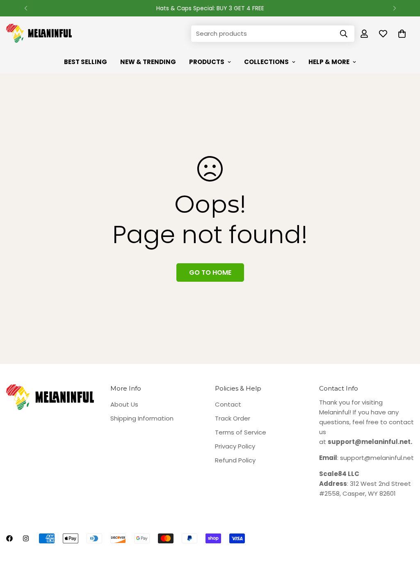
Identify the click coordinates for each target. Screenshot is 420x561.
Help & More (328, 61)
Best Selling (85, 61)
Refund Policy (235, 460)
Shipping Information (141, 418)
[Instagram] (26, 538)
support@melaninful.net (377, 457)
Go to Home (210, 272)
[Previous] (25, 8)
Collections (266, 61)
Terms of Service (240, 432)
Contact (228, 404)
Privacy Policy (235, 446)
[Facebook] (9, 538)
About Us (124, 404)
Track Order (232, 418)
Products (206, 61)
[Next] (394, 8)
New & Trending (148, 61)
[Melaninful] (39, 34)
